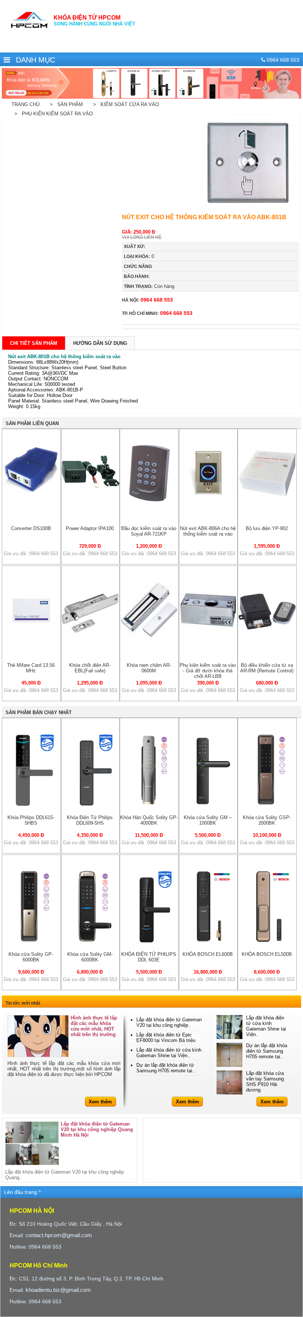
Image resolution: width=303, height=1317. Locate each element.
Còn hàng (149, 286)
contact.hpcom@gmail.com (58, 1235)
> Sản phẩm (65, 104)
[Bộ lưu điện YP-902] (267, 500)
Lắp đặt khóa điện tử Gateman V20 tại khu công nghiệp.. (169, 1022)
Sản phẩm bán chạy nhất (39, 712)
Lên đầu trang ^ (22, 1192)
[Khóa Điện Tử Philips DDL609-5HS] (90, 805)
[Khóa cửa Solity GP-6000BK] (31, 942)
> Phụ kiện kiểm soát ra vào (52, 113)
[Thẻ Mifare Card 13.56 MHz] (31, 637)
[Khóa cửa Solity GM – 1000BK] (208, 805)
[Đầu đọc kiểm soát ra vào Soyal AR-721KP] (149, 500)
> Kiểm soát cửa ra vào (124, 104)
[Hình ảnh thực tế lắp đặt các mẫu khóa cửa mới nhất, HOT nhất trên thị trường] (38, 1036)
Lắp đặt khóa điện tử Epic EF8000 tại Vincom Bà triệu (165, 1037)
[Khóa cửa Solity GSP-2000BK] (267, 805)
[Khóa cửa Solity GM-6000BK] (90, 942)
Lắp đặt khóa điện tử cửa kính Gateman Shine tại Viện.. (168, 1052)
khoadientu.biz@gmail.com (58, 1290)
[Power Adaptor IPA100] (90, 500)
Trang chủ (25, 104)
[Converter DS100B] (31, 493)
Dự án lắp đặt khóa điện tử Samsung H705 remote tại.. (165, 1067)
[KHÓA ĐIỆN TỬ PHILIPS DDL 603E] (149, 942)
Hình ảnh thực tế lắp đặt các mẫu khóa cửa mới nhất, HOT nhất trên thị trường (94, 1026)
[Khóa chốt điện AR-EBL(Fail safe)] (90, 637)
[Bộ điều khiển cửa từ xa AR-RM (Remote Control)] (267, 637)
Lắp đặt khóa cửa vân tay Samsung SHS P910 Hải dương (265, 1081)
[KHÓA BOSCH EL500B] (267, 942)
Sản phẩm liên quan (32, 423)
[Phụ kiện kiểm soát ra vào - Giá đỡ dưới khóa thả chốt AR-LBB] (208, 637)
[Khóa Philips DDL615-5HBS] (31, 805)
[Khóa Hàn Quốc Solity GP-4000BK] (149, 805)
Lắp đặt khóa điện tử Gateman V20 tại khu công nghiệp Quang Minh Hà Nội (97, 1129)
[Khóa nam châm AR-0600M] (149, 637)
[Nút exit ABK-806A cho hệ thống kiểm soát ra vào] (208, 500)
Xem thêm (100, 1101)
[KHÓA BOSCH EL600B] (208, 942)
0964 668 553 (147, 300)
